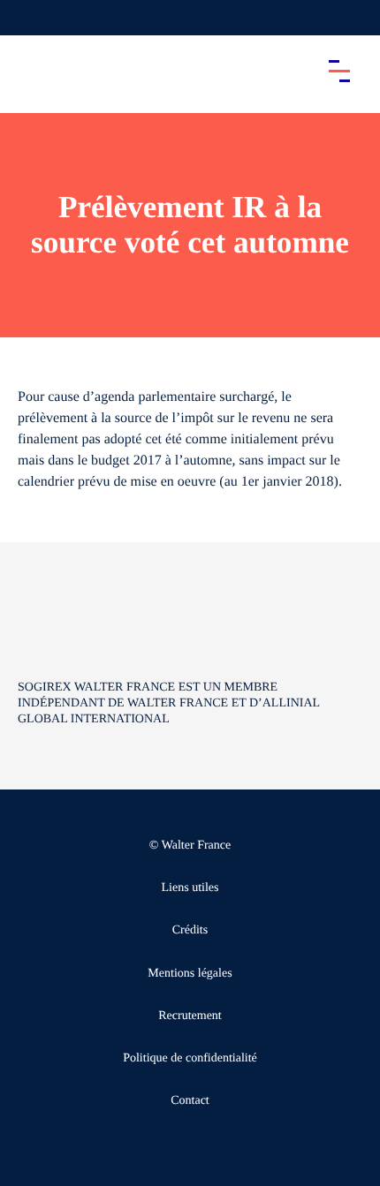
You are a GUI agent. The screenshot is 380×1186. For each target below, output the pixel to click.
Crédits (190, 930)
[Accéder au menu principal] (339, 71)
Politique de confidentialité (190, 1058)
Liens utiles (190, 888)
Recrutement (190, 1016)
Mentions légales (190, 973)
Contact (190, 1100)
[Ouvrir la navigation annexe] (28, 17)
